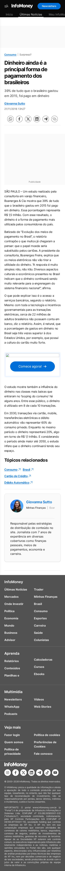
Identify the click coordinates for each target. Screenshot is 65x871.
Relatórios (11, 661)
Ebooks (39, 674)
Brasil (26, 469)
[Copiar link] (54, 119)
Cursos (39, 667)
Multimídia (13, 692)
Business (10, 633)
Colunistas (41, 640)
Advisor (9, 640)
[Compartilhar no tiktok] (47, 772)
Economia (11, 618)
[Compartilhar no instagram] (7, 772)
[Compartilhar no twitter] (28, 119)
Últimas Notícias (31, 14)
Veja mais (12, 727)
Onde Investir (13, 604)
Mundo (9, 625)
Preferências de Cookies (45, 744)
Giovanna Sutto (14, 103)
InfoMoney (13, 582)
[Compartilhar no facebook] (19, 119)
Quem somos (13, 742)
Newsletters (49, 6)
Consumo (10, 54)
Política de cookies (47, 735)
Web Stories (42, 706)
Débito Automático (16, 482)
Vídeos (39, 699)
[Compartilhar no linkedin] (37, 119)
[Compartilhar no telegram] (45, 119)
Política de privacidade (12, 751)
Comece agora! (30, 366)
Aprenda (11, 653)
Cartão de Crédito (16, 476)
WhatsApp (11, 706)
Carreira (40, 625)
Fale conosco (43, 753)
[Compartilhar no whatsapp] (10, 119)
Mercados (11, 596)
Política (9, 611)
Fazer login (12, 735)
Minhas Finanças (45, 596)
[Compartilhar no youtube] (55, 772)
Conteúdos (12, 668)
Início (9, 14)
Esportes (40, 618)
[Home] (22, 6)
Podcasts (10, 714)
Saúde (38, 633)
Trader (39, 589)
